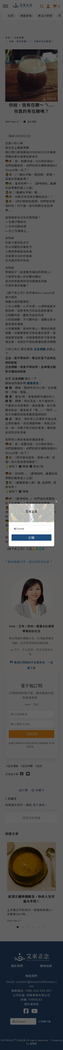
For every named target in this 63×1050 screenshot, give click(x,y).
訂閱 (31, 537)
